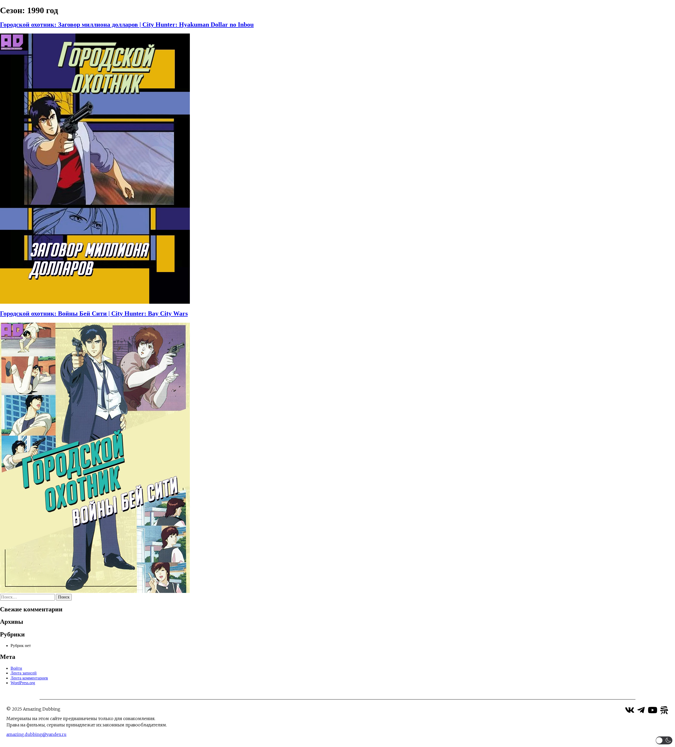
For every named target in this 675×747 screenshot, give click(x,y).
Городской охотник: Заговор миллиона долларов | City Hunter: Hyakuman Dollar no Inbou (127, 24)
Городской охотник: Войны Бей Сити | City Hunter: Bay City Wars (94, 313)
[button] (664, 740)
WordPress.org (23, 683)
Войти (16, 668)
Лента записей (24, 673)
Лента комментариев (29, 678)
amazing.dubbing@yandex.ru (36, 734)
